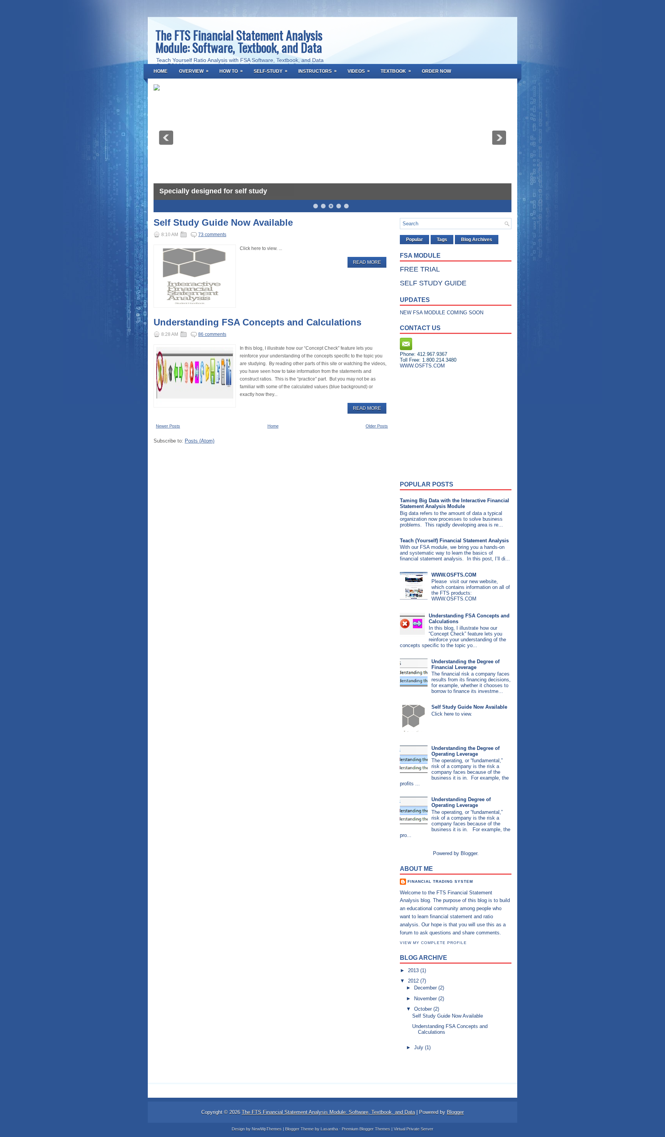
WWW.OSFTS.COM (453, 575)
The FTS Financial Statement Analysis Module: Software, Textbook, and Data (238, 41)
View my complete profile (433, 943)
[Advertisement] (448, 422)
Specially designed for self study (213, 191)
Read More (367, 262)
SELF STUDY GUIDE (433, 283)
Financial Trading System (440, 881)
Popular (414, 239)
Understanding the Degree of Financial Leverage (465, 664)
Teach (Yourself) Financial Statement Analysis (454, 540)
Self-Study (270, 71)
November (426, 998)
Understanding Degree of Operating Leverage (461, 802)
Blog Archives (476, 239)
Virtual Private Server (413, 1129)
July (419, 1047)
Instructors (317, 71)
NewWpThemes (267, 1129)
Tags (442, 239)
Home (160, 71)
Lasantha (329, 1129)
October (423, 1009)
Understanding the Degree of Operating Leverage (465, 751)
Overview (194, 71)
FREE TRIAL (420, 269)
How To (231, 71)
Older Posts (377, 426)
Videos (359, 71)
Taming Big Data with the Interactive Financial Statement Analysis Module (454, 503)
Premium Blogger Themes (366, 1129)
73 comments (212, 234)
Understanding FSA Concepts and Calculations (257, 322)
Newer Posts (168, 426)
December (426, 988)
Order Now (436, 71)
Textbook (396, 71)
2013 (414, 970)
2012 (414, 981)
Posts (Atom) (199, 441)
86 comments (212, 334)
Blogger (469, 853)
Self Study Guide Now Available (223, 222)
